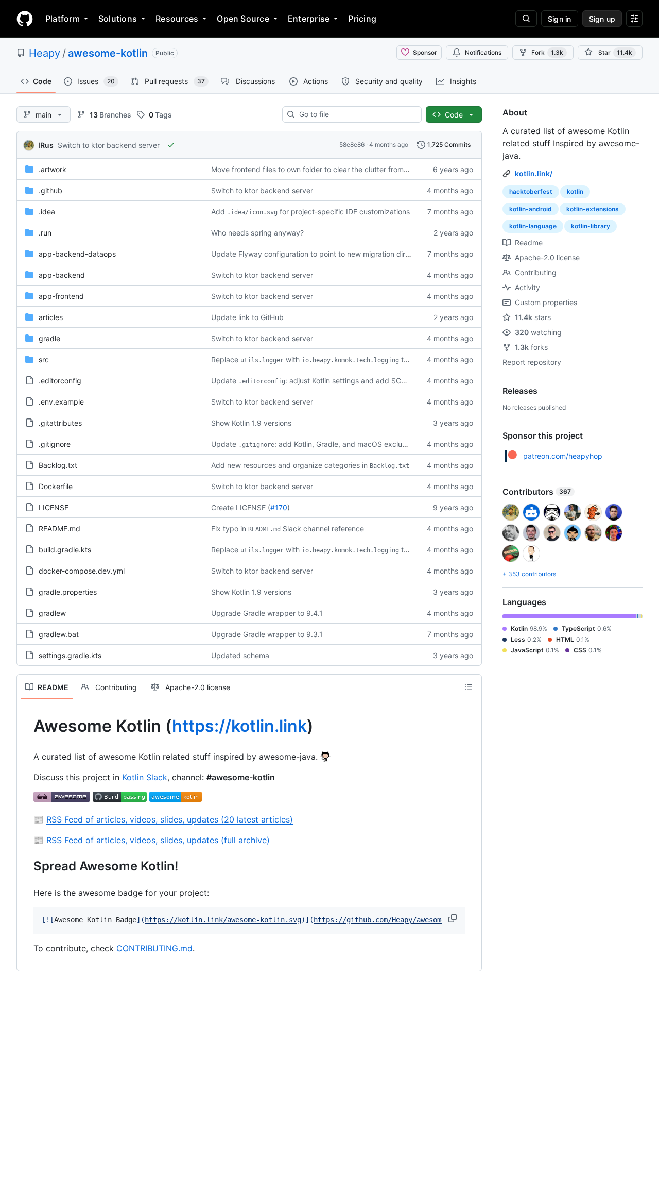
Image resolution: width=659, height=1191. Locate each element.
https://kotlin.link (239, 726)
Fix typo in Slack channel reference (287, 528)
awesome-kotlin (108, 53)
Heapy (44, 53)
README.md (59, 528)
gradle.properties (68, 592)
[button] (453, 918)
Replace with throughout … (328, 359)
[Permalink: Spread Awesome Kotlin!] (26, 866)
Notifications (483, 52)
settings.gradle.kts (70, 655)
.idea (47, 211)
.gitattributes (60, 422)
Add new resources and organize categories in (310, 465)
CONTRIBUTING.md (154, 948)
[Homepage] (24, 18)
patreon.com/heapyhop (562, 455)
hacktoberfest (530, 191)
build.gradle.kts (65, 549)
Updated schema (240, 655)
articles (51, 317)
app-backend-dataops (77, 253)
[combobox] (356, 114)
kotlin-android (530, 209)
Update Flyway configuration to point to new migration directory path (327, 253)
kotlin (575, 191)
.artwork (52, 169)
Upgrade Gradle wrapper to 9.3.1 (267, 634)
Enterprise (309, 18)
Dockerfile (56, 486)
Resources (176, 18)
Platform (62, 18)
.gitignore (55, 444)
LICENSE (53, 507)
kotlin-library (590, 226)
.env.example (61, 401)
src (44, 359)
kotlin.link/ (533, 173)
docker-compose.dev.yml (82, 570)
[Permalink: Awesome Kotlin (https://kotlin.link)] (26, 726)
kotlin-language (533, 226)
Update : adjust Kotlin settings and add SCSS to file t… (326, 380)
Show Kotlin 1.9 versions (251, 422)
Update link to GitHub (247, 317)
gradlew (52, 613)
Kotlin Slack (144, 777)
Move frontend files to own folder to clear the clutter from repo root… (327, 169)
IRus (46, 145)
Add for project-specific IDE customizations (310, 211)
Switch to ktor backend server (109, 145)
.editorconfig (60, 380)
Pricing (362, 18)
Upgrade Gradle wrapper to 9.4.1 (267, 613)
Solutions (117, 18)
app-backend (62, 275)
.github (50, 190)
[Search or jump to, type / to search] (526, 18)
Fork (547, 52)
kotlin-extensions (592, 209)
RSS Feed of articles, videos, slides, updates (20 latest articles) (169, 819)
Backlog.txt (58, 465)
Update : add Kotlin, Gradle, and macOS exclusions (315, 444)
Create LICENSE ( (240, 507)
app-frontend (61, 296)
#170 (278, 507)
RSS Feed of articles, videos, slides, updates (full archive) (158, 840)
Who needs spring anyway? (257, 232)
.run (45, 232)
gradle (49, 338)
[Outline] (468, 687)
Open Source (243, 18)
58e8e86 (352, 144)
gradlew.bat (59, 634)
